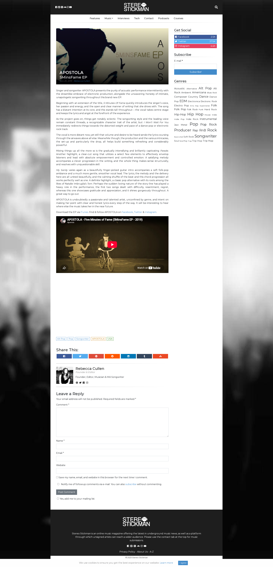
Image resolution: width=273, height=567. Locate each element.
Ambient (186, 92)
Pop (194, 124)
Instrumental (208, 119)
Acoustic (179, 88)
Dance (203, 96)
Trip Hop (208, 140)
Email (60, 453)
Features (95, 18)
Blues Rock (212, 93)
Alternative (192, 88)
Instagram (150, 212)
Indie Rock (192, 119)
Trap (190, 141)
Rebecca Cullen (82, 81)
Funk (201, 109)
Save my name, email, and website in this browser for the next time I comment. (103, 477)
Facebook (127, 212)
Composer (180, 96)
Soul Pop (183, 141)
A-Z (152, 551)
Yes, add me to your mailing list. (77, 498)
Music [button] (108, 18)
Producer (182, 130)
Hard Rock (210, 109)
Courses (178, 18)
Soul (176, 141)
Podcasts (163, 18)
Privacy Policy (127, 551)
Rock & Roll (178, 137)
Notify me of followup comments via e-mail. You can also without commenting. (111, 484)
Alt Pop (205, 88)
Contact (149, 18)
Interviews (124, 18)
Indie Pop (179, 119)
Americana (199, 92)
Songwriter (206, 136)
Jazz (176, 125)
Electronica (194, 101)
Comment (62, 404)
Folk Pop (180, 109)
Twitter (138, 212)
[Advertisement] (195, 189)
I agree (183, 563)
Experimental (205, 106)
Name (60, 440)
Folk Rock (192, 109)
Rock (212, 130)
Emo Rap (194, 106)
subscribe (130, 484)
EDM (183, 101)
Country (193, 96)
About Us (142, 551)
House (208, 115)
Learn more (166, 562)
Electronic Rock (209, 101)
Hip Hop (195, 114)
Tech (137, 18)
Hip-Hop (180, 114)
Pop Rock (208, 124)
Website (60, 465)
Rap (195, 130)
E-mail (178, 61)
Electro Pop (181, 105)
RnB (202, 130)
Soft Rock (189, 137)
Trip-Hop (197, 140)
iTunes (84, 212)
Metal (184, 124)
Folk (214, 105)
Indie (214, 115)
